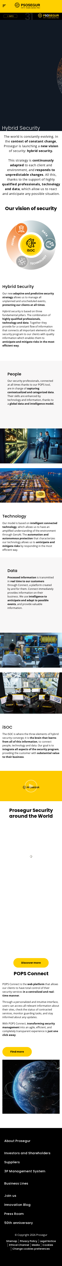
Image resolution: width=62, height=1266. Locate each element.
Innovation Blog (17, 1204)
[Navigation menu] (4, 5)
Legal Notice (48, 1241)
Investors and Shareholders (27, 1153)
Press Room (14, 1214)
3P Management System (24, 1171)
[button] (57, 6)
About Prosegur (17, 1141)
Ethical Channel (19, 1245)
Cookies (47, 1245)
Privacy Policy (28, 1241)
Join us (10, 1195)
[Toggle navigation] (50, 5)
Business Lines (16, 1183)
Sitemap (11, 1241)
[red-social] (24, 1256)
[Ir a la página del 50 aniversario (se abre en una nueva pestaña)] (31, 16)
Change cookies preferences (31, 1249)
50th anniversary (18, 1223)
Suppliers (12, 1162)
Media (36, 1245)
